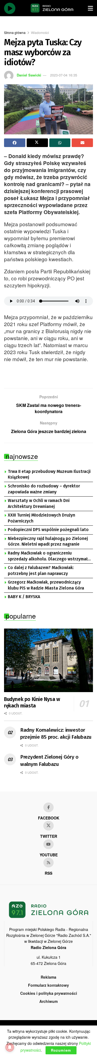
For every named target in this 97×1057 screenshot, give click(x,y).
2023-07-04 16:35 (63, 75)
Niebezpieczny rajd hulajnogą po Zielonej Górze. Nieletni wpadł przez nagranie (48, 541)
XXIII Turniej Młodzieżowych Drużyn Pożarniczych (41, 518)
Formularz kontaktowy (48, 985)
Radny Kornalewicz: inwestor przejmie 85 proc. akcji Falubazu (55, 733)
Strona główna (15, 32)
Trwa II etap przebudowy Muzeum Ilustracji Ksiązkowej (49, 474)
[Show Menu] (90, 8)
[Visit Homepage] (52, 8)
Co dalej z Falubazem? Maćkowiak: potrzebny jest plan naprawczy (41, 570)
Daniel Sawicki (29, 75)
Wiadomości (40, 32)
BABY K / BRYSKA (24, 596)
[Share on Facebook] (14, 142)
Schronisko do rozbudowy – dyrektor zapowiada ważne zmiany (44, 489)
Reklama (48, 977)
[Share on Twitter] (37, 142)
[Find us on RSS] (48, 862)
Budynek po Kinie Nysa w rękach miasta (32, 702)
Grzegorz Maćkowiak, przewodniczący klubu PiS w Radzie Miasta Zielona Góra (46, 585)
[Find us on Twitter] (48, 826)
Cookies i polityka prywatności (48, 993)
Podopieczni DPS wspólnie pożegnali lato (48, 529)
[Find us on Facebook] (48, 807)
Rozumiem (61, 1050)
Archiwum (48, 1001)
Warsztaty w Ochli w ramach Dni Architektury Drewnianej (39, 503)
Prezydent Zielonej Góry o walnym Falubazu (49, 760)
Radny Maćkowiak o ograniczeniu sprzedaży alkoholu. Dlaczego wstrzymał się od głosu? (48, 556)
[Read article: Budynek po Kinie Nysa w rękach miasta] (48, 660)
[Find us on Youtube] (48, 844)
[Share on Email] (82, 142)
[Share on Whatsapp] (60, 142)
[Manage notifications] (9, 1047)
